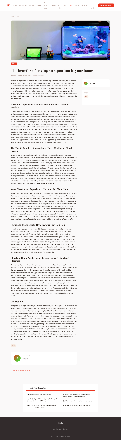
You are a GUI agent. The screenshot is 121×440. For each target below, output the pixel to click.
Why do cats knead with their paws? (39, 395)
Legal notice (57, 429)
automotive (22, 5)
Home (15, 5)
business (32, 5)
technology (84, 5)
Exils (60, 422)
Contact (65, 429)
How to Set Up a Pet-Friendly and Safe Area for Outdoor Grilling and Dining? (42, 400)
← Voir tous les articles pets (20, 371)
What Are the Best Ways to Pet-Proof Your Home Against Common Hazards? (76, 396)
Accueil (13, 16)
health (53, 5)
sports (77, 5)
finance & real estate (46, 5)
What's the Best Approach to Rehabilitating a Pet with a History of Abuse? (41, 406)
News (65, 5)
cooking (39, 5)
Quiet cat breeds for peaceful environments (77, 401)
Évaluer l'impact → (106, 5)
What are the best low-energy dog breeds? (77, 405)
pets (71, 5)
